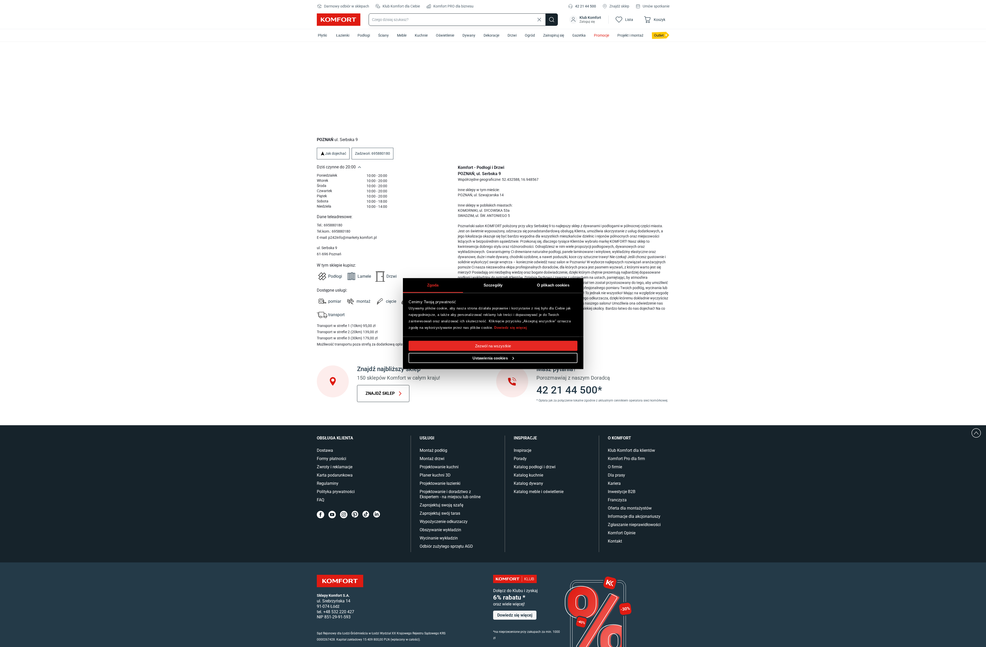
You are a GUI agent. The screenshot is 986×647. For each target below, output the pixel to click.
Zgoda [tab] (433, 285)
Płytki (322, 35)
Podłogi (364, 35)
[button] (585, 19)
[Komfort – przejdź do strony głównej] (340, 581)
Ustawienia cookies (490, 358)
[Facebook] (320, 514)
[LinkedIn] (376, 514)
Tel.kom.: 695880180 (333, 231)
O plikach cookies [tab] (553, 285)
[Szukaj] (551, 19)
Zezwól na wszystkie (493, 345)
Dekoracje (491, 35)
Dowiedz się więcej (510, 328)
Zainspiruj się (553, 35)
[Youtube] (332, 514)
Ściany (383, 35)
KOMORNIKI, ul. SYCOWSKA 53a (484, 210)
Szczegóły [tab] (493, 285)
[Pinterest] (355, 514)
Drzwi (512, 35)
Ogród (530, 35)
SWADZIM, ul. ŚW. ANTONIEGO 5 (484, 216)
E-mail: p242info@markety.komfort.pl (347, 237)
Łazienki (342, 35)
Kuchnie (421, 35)
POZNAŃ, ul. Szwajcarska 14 (481, 195)
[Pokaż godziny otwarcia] (359, 167)
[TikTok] (365, 514)
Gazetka (579, 35)
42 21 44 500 (585, 6)
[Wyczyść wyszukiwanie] (539, 19)
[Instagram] (343, 514)
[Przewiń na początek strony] (976, 433)
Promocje (601, 35)
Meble (402, 35)
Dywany (468, 35)
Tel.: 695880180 (329, 225)
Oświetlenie (445, 35)
